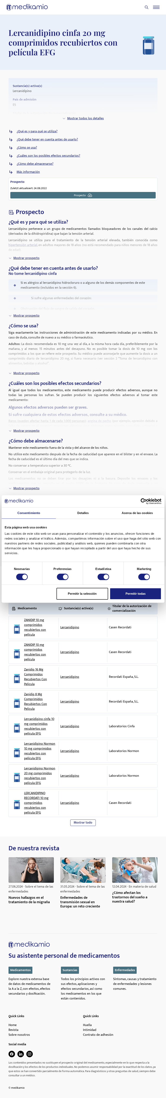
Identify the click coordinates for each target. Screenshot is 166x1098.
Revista (13, 1030)
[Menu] (156, 7)
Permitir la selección (82, 593)
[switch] (62, 577)
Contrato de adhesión (98, 1035)
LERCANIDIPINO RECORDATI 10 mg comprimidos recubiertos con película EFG (36, 803)
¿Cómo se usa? (27, 147)
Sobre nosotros (19, 1035)
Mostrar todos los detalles (85, 118)
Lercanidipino (69, 627)
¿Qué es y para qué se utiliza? (37, 131)
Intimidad (89, 1030)
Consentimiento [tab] (28, 513)
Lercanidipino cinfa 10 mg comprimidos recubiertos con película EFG (39, 726)
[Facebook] (12, 1054)
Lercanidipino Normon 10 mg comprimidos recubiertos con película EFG (39, 751)
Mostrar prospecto (26, 258)
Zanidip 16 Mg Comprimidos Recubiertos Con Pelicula (35, 677)
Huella (87, 1025)
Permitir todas (136, 593)
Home (13, 1025)
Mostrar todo (83, 822)
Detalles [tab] (83, 513)
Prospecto (80, 195)
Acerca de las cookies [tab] (137, 513)
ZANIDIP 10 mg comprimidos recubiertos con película (35, 627)
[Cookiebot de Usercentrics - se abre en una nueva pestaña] (143, 501)
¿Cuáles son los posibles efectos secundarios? (48, 155)
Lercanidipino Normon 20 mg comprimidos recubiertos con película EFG (39, 776)
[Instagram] (29, 1054)
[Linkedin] (20, 1054)
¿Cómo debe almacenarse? (35, 164)
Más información (28, 172)
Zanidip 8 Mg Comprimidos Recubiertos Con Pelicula (35, 701)
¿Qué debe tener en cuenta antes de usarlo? (47, 139)
